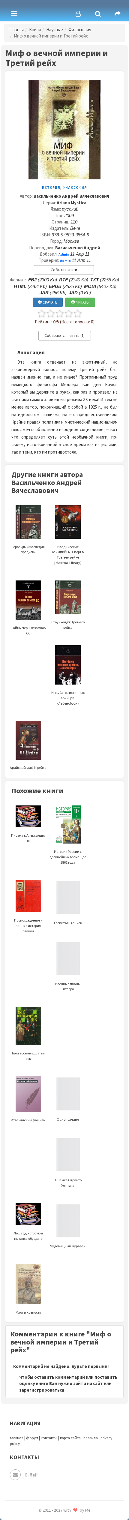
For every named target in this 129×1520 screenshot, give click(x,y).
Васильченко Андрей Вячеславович (71, 196)
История (51, 187)
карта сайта (70, 1438)
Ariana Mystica (71, 202)
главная (16, 1438)
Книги (35, 29)
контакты (49, 1438)
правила (90, 1438)
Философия (79, 29)
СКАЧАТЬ (50, 302)
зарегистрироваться (41, 1390)
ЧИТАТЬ (82, 302)
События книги (64, 269)
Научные (54, 29)
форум (32, 1438)
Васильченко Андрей (77, 247)
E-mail (31, 1474)
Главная (16, 29)
